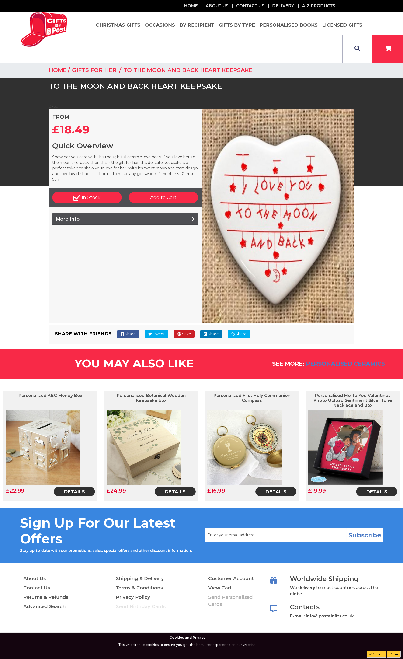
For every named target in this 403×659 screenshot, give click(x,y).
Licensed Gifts (342, 25)
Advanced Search (44, 606)
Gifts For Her (95, 70)
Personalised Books (289, 25)
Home (191, 5)
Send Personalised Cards (230, 600)
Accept (378, 654)
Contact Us (250, 5)
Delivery (283, 5)
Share (130, 334)
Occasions (160, 25)
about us (217, 5)
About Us (34, 578)
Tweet (158, 334)
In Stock (90, 197)
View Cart (220, 588)
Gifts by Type (237, 25)
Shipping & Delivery (140, 578)
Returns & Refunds (45, 597)
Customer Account (231, 578)
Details (74, 491)
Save (186, 334)
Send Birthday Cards (141, 606)
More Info (68, 219)
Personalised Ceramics (345, 363)
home (58, 70)
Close (393, 654)
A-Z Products (318, 5)
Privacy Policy (133, 597)
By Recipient (197, 25)
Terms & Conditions (139, 588)
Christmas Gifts (118, 25)
